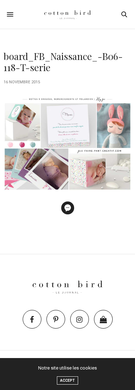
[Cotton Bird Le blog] (67, 14)
